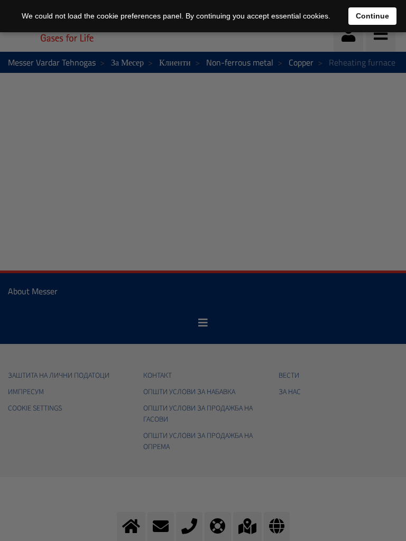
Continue (372, 16)
